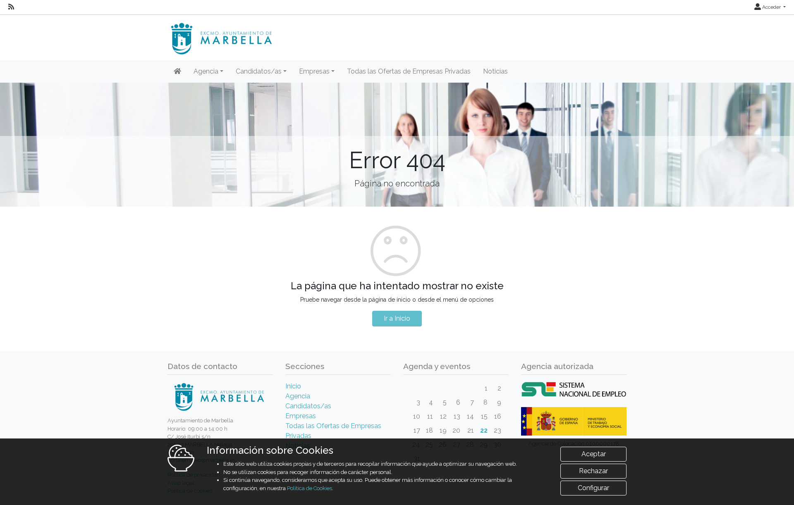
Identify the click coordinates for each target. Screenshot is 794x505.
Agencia (297, 396)
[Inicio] (177, 71)
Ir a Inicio (397, 318)
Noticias (495, 71)
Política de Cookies (309, 488)
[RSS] (11, 7)
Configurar (593, 488)
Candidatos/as (308, 406)
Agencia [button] (206, 71)
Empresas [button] (314, 71)
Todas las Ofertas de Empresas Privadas (409, 71)
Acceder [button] (771, 7)
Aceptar (593, 454)
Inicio (293, 386)
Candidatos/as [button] (259, 71)
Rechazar (593, 471)
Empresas (300, 416)
